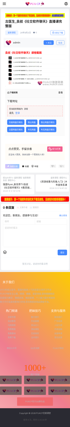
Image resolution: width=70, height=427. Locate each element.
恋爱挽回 (35, 333)
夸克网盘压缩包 (48, 129)
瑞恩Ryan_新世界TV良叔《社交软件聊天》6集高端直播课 (17, 187)
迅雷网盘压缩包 (16, 129)
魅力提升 (35, 317)
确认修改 (63, 215)
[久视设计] (11, 391)
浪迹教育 (12, 321)
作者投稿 (58, 329)
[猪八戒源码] (11, 380)
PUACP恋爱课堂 (43, 413)
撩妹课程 (35, 329)
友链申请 (58, 333)
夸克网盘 (32, 129)
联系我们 (58, 317)
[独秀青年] (59, 380)
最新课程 (12, 32)
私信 (60, 43)
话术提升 (35, 337)
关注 (50, 43)
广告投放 (58, 321)
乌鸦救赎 (12, 325)
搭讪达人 (35, 325)
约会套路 (35, 321)
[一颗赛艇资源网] (59, 391)
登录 (17, 112)
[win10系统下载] (35, 380)
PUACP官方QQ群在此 (35, 401)
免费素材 (12, 333)
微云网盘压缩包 (48, 122)
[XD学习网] (35, 391)
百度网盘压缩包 (16, 122)
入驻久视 (58, 325)
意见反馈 (58, 337)
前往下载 (59, 33)
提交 (62, 252)
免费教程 (12, 329)
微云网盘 (32, 122)
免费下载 (12, 337)
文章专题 (12, 317)
